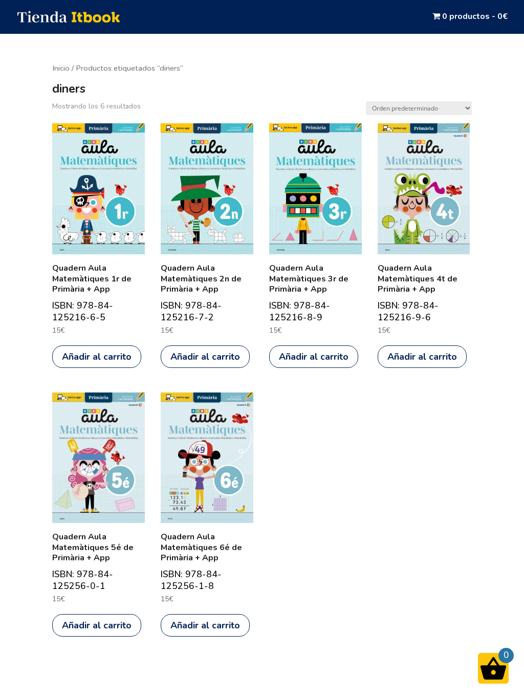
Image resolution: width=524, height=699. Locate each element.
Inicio (61, 68)
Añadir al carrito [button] (97, 357)
